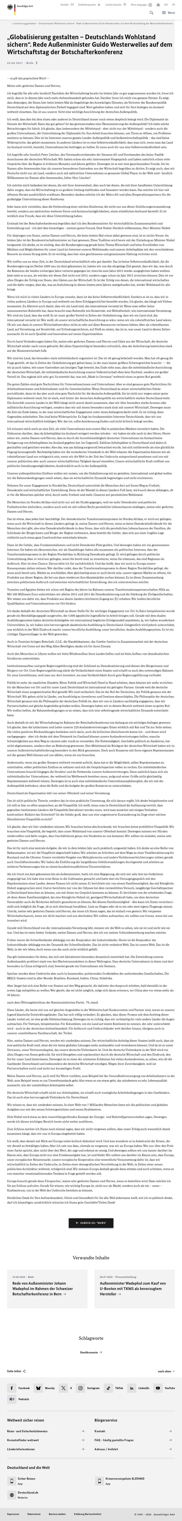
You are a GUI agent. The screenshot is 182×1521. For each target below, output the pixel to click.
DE (158, 4)
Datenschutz (34, 1514)
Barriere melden (57, 1514)
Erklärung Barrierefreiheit (87, 1514)
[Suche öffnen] (150, 11)
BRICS (11, 978)
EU (117, 599)
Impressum (13, 1514)
